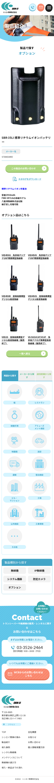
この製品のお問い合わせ (23, 168)
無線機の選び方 (9, 762)
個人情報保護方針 (36, 747)
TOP (4, 731)
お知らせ (32, 737)
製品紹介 (6, 742)
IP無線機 (39, 570)
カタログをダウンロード (29, 179)
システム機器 (14, 579)
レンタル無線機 (9, 752)
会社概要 (32, 731)
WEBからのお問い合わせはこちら (28, 673)
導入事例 (6, 747)
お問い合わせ (34, 742)
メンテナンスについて (12, 757)
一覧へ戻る (24, 353)
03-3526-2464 (30, 647)
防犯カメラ (39, 579)
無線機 (14, 570)
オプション (14, 587)
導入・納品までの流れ (12, 767)
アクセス (11, 724)
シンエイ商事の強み (11, 737)
